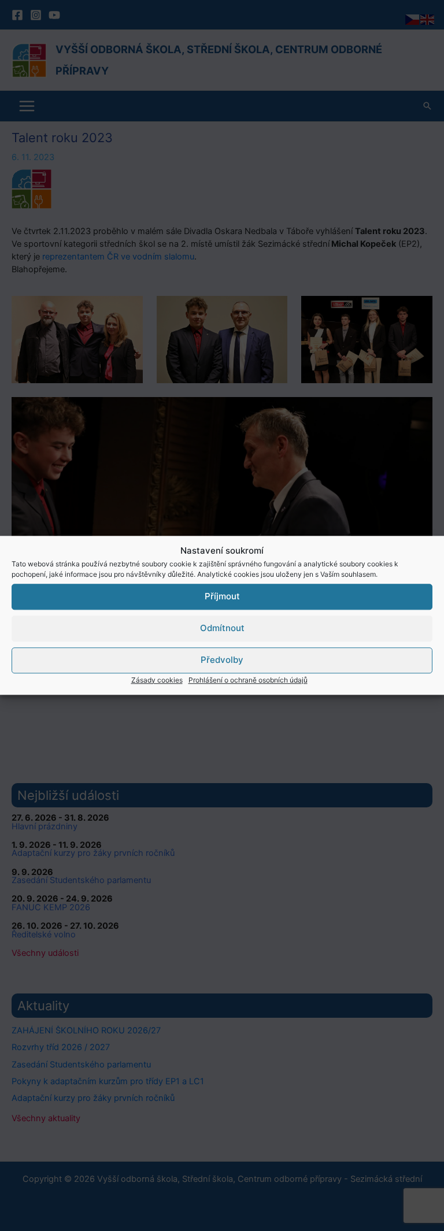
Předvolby (222, 659)
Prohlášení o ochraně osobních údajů (248, 680)
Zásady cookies (157, 680)
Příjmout (222, 596)
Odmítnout (222, 627)
